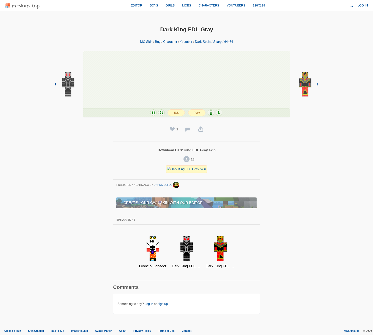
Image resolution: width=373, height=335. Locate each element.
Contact (186, 330)
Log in (362, 5)
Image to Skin (79, 330)
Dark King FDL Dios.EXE (220, 266)
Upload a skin (12, 330)
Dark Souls (203, 41)
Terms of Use (166, 330)
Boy (158, 41)
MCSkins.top (351, 330)
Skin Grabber (36, 330)
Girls (170, 5)
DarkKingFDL (163, 184)
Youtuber (186, 41)
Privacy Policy (142, 330)
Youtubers (236, 5)
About (122, 330)
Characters (209, 5)
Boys (154, 5)
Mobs (186, 5)
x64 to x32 (57, 330)
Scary (217, 41)
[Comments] (188, 129)
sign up (163, 304)
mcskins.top (26, 5)
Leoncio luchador (152, 266)
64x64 (228, 41)
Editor (136, 5)
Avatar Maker (103, 330)
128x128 (259, 5)
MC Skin (146, 41)
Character (170, 41)
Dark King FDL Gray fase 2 (186, 266)
